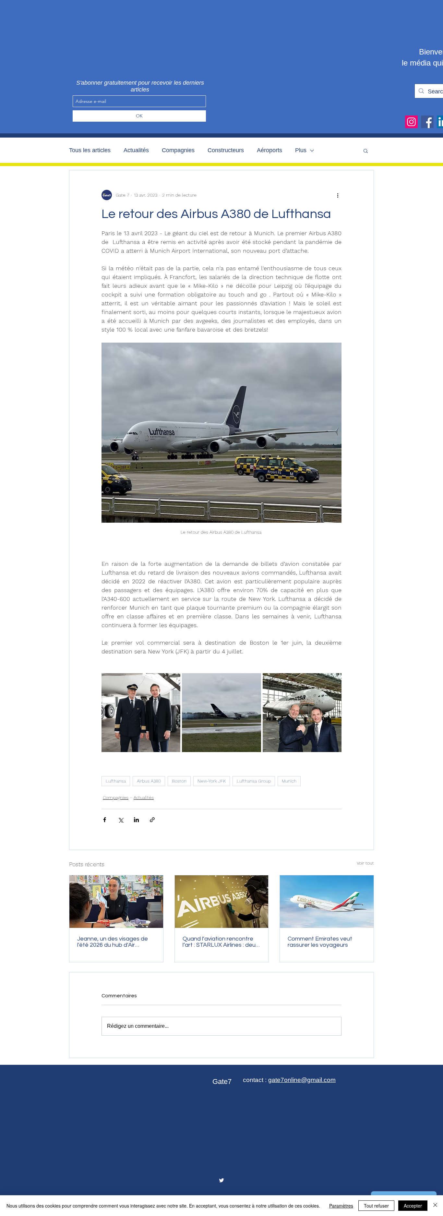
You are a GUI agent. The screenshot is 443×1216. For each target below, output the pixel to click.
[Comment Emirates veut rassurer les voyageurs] (327, 901)
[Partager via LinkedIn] (136, 820)
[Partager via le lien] (152, 820)
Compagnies (178, 150)
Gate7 (222, 1081)
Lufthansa (116, 781)
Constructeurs (226, 150)
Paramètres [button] (341, 1205)
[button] (366, 150)
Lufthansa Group (254, 781)
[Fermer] (435, 1205)
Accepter (413, 1205)
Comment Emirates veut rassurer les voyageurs (320, 942)
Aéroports (269, 150)
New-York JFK (212, 781)
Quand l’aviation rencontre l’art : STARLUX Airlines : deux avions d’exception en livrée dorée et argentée (220, 942)
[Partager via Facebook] (105, 820)
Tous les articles (90, 150)
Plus (300, 150)
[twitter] (221, 1180)
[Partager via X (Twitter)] (120, 820)
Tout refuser (376, 1205)
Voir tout (365, 863)
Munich (289, 781)
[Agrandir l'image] (141, 712)
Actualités (136, 150)
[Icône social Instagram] (411, 122)
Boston (179, 781)
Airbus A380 (149, 781)
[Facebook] (427, 122)
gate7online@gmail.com (302, 1079)
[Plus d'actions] (337, 195)
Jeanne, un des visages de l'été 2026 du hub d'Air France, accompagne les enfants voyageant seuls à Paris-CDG (113, 942)
